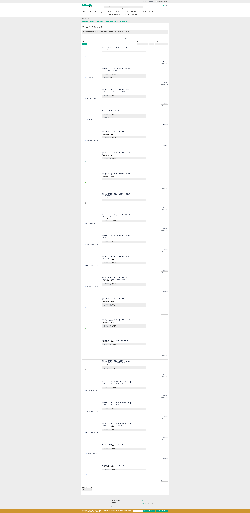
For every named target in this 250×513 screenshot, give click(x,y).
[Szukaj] (144, 6)
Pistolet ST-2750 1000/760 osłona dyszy (116, 48)
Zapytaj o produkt (164, 63)
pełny (85, 44)
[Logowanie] (163, 5)
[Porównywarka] (166, 5)
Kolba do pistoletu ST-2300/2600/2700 (115, 444)
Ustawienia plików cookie (137, 510)
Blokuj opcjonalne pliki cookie (149, 510)
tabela (96, 44)
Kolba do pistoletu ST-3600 (111, 110)
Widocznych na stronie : (87, 487)
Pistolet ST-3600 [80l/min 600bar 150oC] (116, 69)
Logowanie (144, 1)
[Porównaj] (166, 66)
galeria (90, 44)
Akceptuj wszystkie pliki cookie (162, 510)
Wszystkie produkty (114, 11)
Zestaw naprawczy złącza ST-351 (113, 465)
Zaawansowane (125, 8)
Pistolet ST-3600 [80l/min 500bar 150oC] (116, 152)
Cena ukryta (165, 61)
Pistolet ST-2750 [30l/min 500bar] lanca (116, 90)
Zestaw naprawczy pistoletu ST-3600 (115, 340)
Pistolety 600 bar (123, 21)
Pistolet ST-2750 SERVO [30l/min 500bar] (116, 382)
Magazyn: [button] (151, 1)
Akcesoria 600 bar (114, 21)
